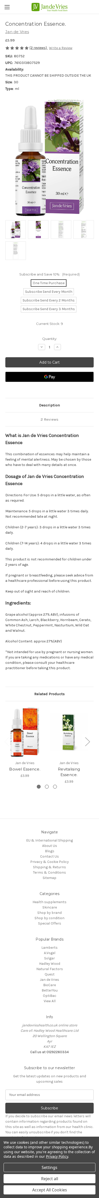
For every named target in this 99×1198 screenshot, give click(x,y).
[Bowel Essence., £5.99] (24, 732)
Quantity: (49, 339)
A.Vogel (49, 953)
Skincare (49, 907)
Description (49, 405)
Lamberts (49, 947)
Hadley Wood (49, 963)
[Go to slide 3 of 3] (55, 787)
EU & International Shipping (49, 840)
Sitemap (49, 878)
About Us (49, 846)
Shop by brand (49, 913)
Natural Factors (49, 969)
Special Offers (49, 923)
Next (87, 741)
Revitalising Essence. (69, 772)
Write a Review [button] (60, 48)
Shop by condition (49, 918)
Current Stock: (49, 324)
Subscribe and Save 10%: (49, 274)
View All (50, 1001)
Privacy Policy (57, 1156)
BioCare (49, 985)
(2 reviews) (38, 48)
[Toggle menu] (7, 7)
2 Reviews (49, 419)
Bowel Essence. (24, 769)
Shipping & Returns (49, 867)
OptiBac (49, 996)
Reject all (49, 1178)
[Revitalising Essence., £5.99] (69, 732)
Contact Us (49, 856)
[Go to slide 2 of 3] (47, 787)
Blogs (49, 851)
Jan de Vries (49, 979)
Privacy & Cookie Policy (49, 862)
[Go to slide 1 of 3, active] (39, 787)
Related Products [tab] (49, 694)
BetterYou (50, 990)
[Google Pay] (49, 377)
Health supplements (49, 902)
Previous (7, 741)
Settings (49, 1167)
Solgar (49, 958)
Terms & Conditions (49, 872)
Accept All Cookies (49, 1190)
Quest (50, 974)
